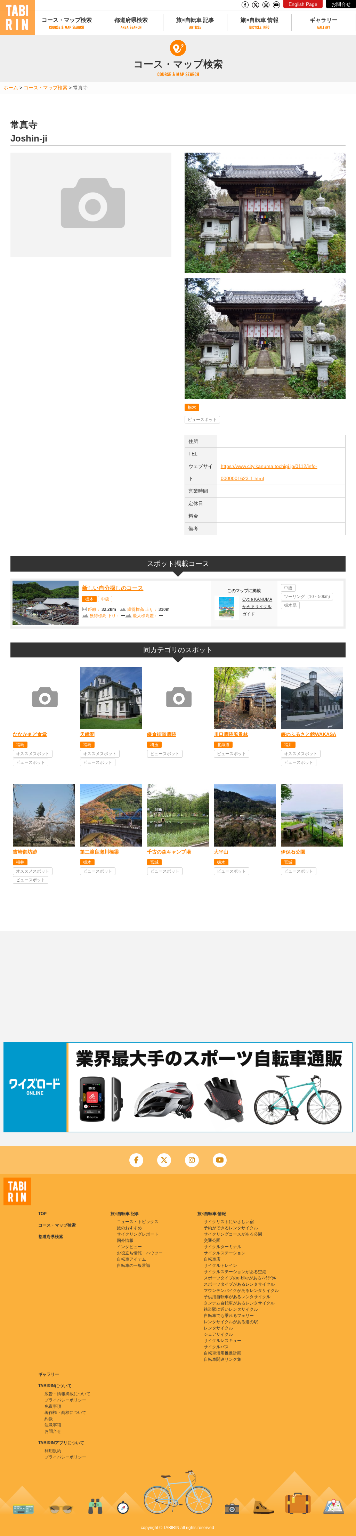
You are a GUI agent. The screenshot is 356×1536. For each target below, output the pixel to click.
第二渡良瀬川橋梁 (99, 852)
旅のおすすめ (129, 1228)
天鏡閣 (87, 734)
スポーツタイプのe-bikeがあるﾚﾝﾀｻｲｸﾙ (240, 1278)
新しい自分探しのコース (112, 588)
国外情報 (125, 1240)
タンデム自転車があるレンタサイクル (239, 1303)
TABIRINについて (55, 1385)
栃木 (192, 407)
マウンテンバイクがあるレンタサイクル (241, 1290)
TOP (42, 1213)
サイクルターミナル (222, 1246)
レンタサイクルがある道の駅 (231, 1321)
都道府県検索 (131, 20)
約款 (48, 1418)
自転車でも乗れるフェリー (229, 1315)
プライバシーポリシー (65, 1400)
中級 (105, 599)
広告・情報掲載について (67, 1393)
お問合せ (341, 4)
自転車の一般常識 (133, 1265)
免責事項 (52, 1406)
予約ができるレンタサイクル (231, 1228)
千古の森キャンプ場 (169, 852)
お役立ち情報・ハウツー (140, 1253)
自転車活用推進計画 (222, 1353)
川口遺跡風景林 (231, 734)
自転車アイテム (131, 1259)
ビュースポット (202, 419)
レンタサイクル (218, 1328)
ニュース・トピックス (138, 1221)
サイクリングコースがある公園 (233, 1234)
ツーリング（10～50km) (307, 596)
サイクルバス (216, 1346)
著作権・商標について (65, 1412)
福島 (20, 744)
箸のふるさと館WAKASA (308, 734)
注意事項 (52, 1425)
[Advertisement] (178, 986)
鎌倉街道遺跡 (161, 734)
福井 (288, 744)
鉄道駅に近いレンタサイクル (231, 1309)
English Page (303, 4)
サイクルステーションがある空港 (235, 1271)
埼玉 (154, 744)
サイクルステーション (224, 1253)
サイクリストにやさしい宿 (229, 1221)
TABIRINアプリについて (61, 1442)
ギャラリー (324, 20)
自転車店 (212, 1259)
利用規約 (52, 1450)
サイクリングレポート (138, 1234)
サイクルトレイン (220, 1265)
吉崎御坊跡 (25, 852)
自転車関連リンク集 (222, 1359)
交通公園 (212, 1240)
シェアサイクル (218, 1334)
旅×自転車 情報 (259, 20)
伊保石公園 (293, 852)
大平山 (221, 852)
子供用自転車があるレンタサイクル (237, 1296)
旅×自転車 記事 (195, 20)
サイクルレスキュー (222, 1340)
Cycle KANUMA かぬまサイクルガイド (257, 606)
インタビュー (129, 1246)
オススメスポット (32, 753)
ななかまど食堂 (30, 734)
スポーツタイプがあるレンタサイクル (239, 1284)
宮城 (154, 862)
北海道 (223, 744)
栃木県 (290, 605)
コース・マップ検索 (67, 20)
